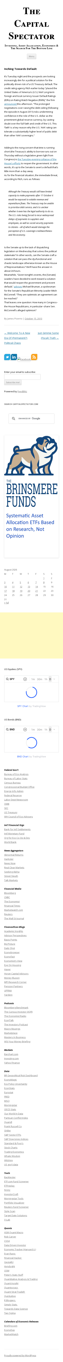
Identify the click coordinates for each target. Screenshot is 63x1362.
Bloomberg (10, 893)
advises (18, 286)
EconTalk (9, 1020)
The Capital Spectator (32, 22)
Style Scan (9, 1211)
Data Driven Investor (15, 1245)
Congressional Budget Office (19, 786)
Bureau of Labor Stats (15, 778)
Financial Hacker (13, 1257)
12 (21, 586)
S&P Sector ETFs (12, 1134)
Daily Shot (9, 948)
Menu (31, 56)
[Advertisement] (31, 635)
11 (13, 586)
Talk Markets (11, 880)
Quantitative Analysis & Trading (20, 1279)
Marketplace (11, 1033)
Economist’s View (13, 960)
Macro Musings (12, 1028)
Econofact (9, 956)
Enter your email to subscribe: (20, 372)
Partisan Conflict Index (16, 1117)
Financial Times (12, 905)
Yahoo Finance (12, 1062)
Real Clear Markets (14, 867)
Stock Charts (11, 1147)
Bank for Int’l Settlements (17, 829)
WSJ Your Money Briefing (17, 1041)
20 (29, 590)
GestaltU (8, 1262)
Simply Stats (11, 1304)
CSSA (7, 1240)
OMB (6, 803)
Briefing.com (10, 1325)
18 (13, 590)
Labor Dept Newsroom (16, 799)
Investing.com (11, 1058)
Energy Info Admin (13, 791)
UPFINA (8, 990)
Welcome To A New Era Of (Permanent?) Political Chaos (17, 338)
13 (29, 586)
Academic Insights (13, 931)
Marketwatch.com (13, 910)
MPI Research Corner (15, 982)
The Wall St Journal (14, 918)
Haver (7, 969)
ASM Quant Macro (13, 1232)
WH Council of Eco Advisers (18, 816)
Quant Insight (11, 1283)
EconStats (9, 1088)
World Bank (10, 842)
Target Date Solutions (15, 1215)
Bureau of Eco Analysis (16, 774)
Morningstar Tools (13, 1198)
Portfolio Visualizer (14, 1202)
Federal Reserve (13, 795)
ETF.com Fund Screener (16, 1181)
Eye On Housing (12, 965)
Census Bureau (12, 782)
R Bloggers (10, 1300)
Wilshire (8, 1160)
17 (5, 590)
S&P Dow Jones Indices (16, 1139)
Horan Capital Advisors (16, 973)
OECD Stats (10, 1109)
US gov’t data (11, 1164)
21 (36, 590)
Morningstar (10, 1105)
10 (5, 586)
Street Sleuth (11, 876)
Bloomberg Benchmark (16, 1007)
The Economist (12, 901)
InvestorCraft (11, 1194)
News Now (9, 863)
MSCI (6, 1100)
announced (10, 104)
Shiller (7, 1130)
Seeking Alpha (11, 871)
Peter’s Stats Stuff (13, 1274)
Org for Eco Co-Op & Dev (17, 837)
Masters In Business (15, 1037)
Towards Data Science (16, 1308)
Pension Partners (13, 986)
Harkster (8, 859)
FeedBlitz (22, 391)
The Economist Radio (15, 1016)
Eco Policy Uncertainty (15, 1083)
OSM (6, 1270)
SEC (6, 808)
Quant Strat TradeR (14, 1291)
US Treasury (10, 812)
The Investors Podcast (16, 1024)
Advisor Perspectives (15, 935)
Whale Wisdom (12, 1156)
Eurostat (8, 1092)
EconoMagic (10, 1079)
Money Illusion (12, 977)
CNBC (7, 897)
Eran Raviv (10, 1253)
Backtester (10, 1177)
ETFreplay (9, 1185)
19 (21, 590)
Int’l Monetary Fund (14, 833)
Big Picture (9, 943)
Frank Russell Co (13, 1126)
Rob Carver (10, 1236)
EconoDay (9, 1330)
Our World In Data (13, 1113)
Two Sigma (10, 1313)
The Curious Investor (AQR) (18, 1011)
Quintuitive (10, 1296)
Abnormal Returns (13, 854)
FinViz (7, 1190)
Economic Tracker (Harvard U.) (20, 1249)
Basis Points (10, 939)
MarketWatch (11, 1334)
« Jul (6, 602)
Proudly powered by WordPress (20, 1355)
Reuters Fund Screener (16, 1207)
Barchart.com (11, 1054)
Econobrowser (12, 952)
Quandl (8, 1122)
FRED (6, 1096)
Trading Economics (14, 1151)
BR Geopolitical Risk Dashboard (21, 1075)
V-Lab (7, 1219)
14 (36, 586)
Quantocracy (11, 1287)
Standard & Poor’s (13, 1143)
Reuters (8, 914)
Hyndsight (9, 1266)
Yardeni (8, 994)
